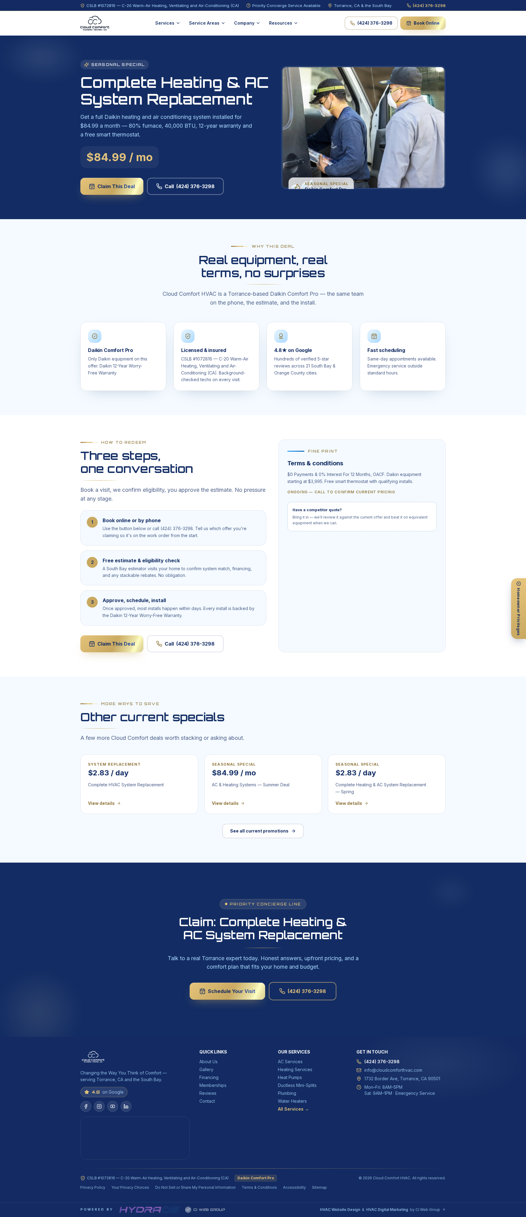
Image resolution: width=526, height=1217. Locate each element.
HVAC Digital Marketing (387, 1209)
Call (190, 186)
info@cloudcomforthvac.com (393, 1070)
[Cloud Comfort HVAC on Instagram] (99, 1106)
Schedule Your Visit (231, 991)
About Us (208, 1061)
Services (164, 23)
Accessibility (294, 1187)
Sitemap (319, 1187)
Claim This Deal (116, 186)
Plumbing (287, 1093)
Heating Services (295, 1069)
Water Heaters (292, 1101)
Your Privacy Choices (130, 1187)
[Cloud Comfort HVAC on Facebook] (85, 1106)
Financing (209, 1077)
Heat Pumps (290, 1077)
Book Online (427, 23)
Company (244, 23)
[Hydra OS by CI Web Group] (149, 1210)
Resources (280, 23)
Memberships (212, 1085)
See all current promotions (259, 830)
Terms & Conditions (259, 1187)
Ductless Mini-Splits (297, 1085)
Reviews (207, 1093)
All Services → (293, 1109)
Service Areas (204, 23)
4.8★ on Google (293, 350)
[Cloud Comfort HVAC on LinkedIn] (126, 1106)
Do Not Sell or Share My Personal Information (195, 1187)
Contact (207, 1101)
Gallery (206, 1069)
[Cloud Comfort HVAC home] (94, 23)
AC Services (290, 1061)
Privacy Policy (92, 1187)
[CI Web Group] (205, 1210)
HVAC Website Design (340, 1209)
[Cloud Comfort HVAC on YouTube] (112, 1106)
